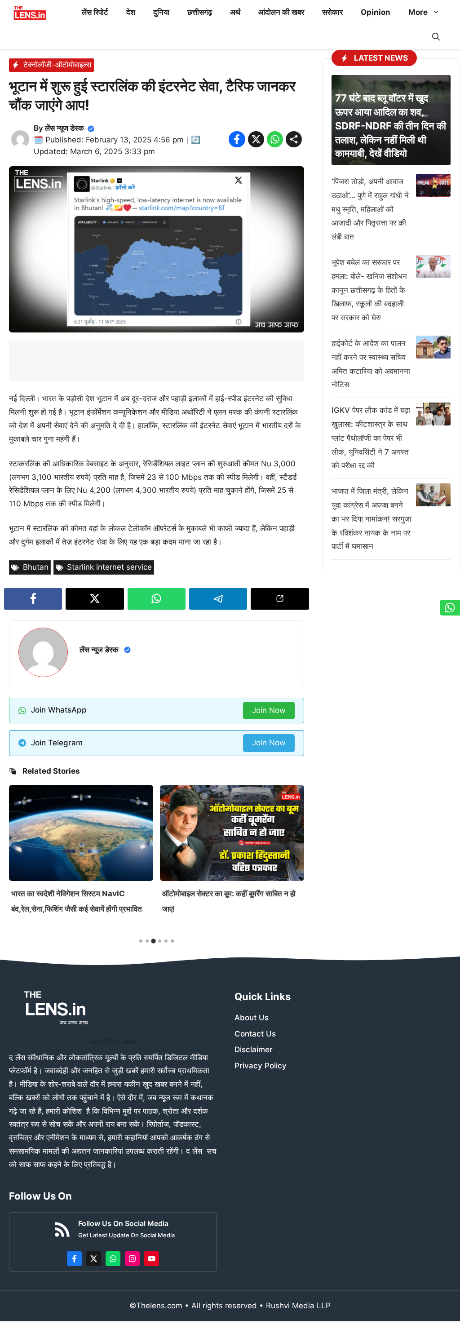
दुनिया (161, 12)
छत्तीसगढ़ (199, 12)
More (418, 12)
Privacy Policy (260, 1065)
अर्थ (235, 12)
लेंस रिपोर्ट (95, 12)
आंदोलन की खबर (281, 12)
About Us (251, 1017)
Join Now (269, 710)
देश (130, 12)
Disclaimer (253, 1049)
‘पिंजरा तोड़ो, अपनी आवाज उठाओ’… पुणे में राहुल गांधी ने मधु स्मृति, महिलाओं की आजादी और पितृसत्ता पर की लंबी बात (370, 209)
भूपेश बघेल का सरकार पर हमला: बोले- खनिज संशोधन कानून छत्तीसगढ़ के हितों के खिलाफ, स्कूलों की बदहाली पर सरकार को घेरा (369, 290)
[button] (436, 37)
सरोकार (332, 12)
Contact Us (255, 1033)
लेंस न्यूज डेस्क (64, 128)
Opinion (375, 12)
